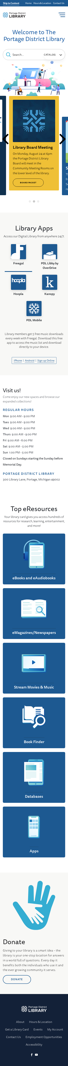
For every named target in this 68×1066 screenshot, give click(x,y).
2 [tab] (34, 201)
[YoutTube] (36, 1055)
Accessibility (34, 1044)
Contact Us (58, 3)
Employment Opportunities (44, 1036)
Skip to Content (11, 3)
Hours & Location (42, 3)
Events (37, 1029)
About (20, 1021)
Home (28, 3)
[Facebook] (31, 1055)
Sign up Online (45, 360)
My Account (55, 1029)
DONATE (17, 979)
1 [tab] (30, 201)
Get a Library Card (17, 1029)
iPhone (18, 360)
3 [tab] (38, 201)
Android (29, 360)
